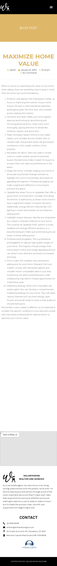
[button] (51, 7)
